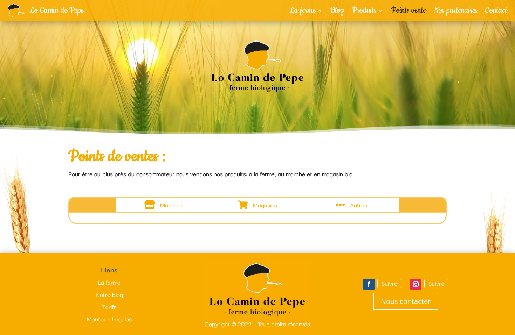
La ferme (302, 12)
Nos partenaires (456, 12)
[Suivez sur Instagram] (415, 284)
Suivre (389, 283)
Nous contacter (406, 301)
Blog (337, 12)
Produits (364, 12)
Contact (496, 12)
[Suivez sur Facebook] (369, 284)
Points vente (408, 12)
